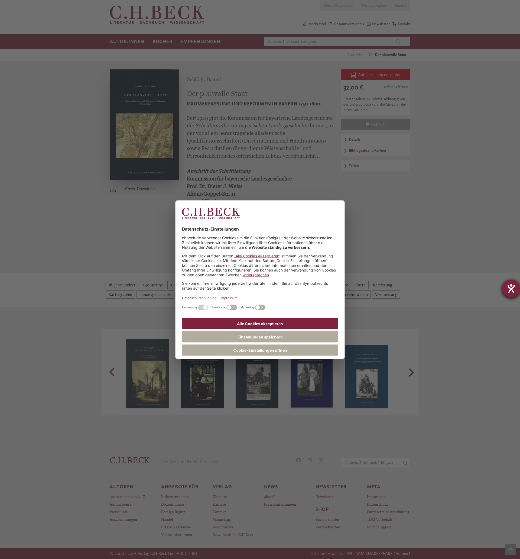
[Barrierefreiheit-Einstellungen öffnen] (511, 289)
